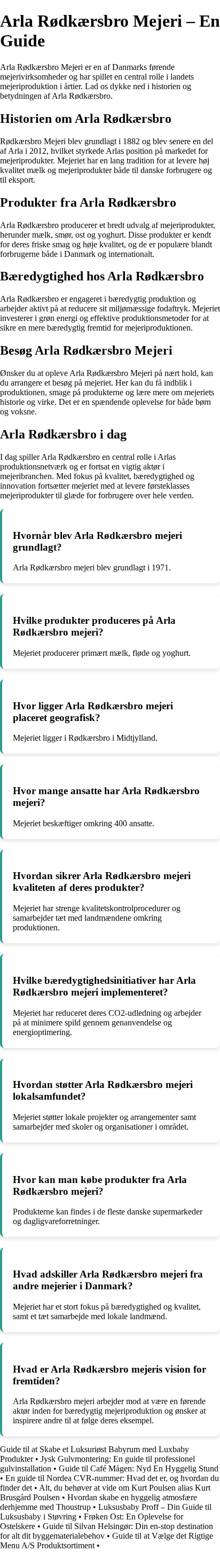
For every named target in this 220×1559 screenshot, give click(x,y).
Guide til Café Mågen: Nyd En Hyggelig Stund (138, 1468)
